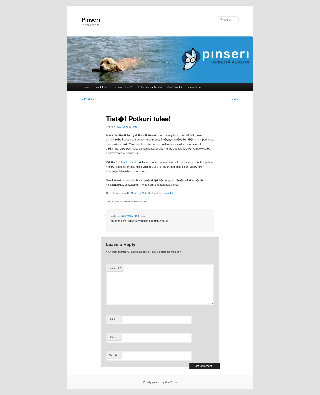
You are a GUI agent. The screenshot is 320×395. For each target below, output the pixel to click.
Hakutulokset (102, 87)
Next (235, 99)
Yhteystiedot (194, 87)
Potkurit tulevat (127, 162)
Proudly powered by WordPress (160, 382)
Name (112, 318)
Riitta (134, 126)
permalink (168, 193)
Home (85, 87)
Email (112, 337)
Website (113, 355)
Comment (115, 268)
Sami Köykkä (174, 87)
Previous (87, 99)
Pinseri (90, 19)
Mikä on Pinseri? (123, 87)
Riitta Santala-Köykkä (150, 87)
